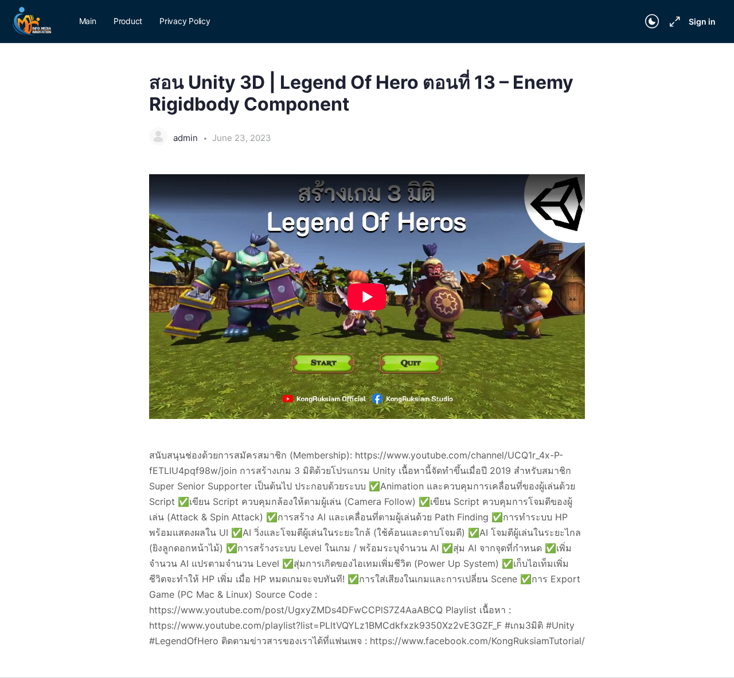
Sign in (702, 21)
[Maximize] (672, 22)
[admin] (158, 137)
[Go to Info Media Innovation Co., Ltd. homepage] (32, 21)
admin (186, 137)
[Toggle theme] (652, 22)
